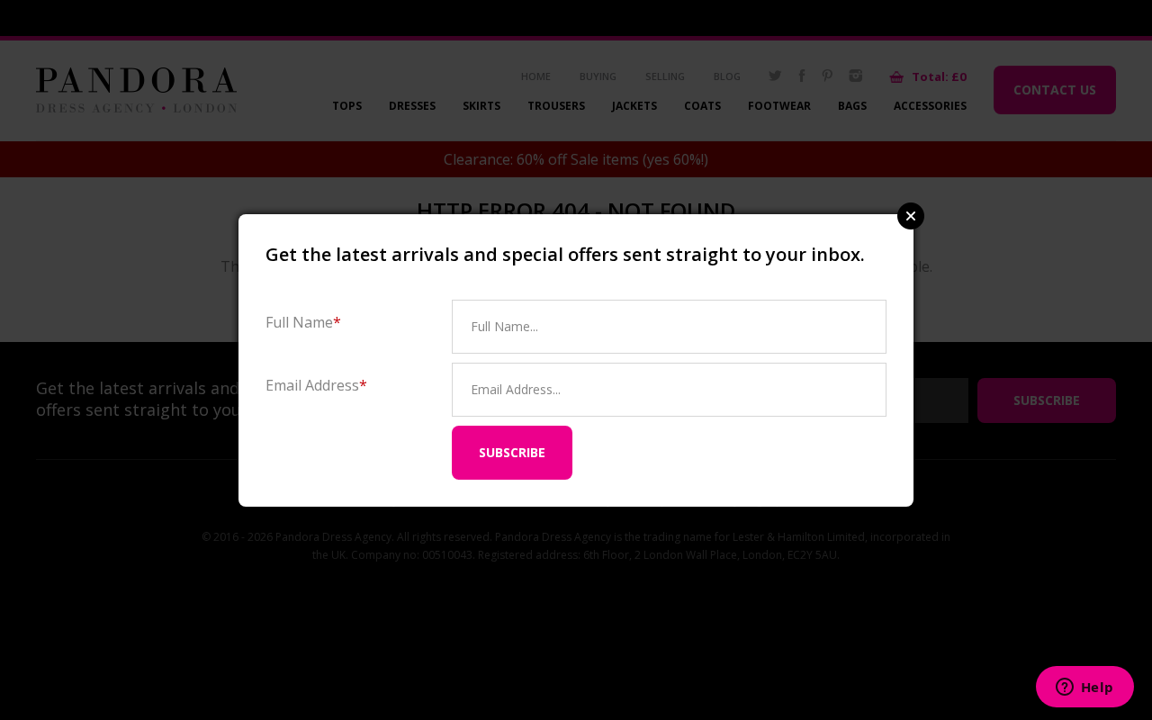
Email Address (316, 384)
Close (910, 216)
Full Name (303, 321)
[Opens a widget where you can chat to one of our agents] (1084, 688)
